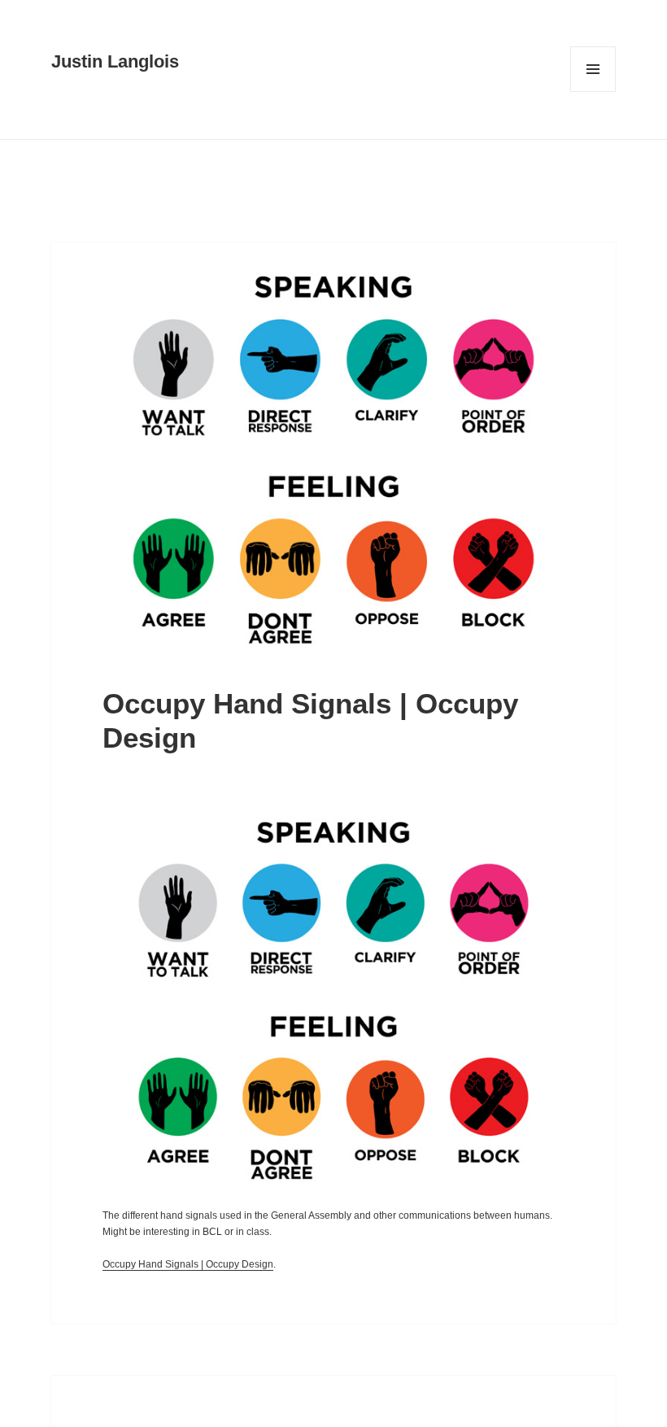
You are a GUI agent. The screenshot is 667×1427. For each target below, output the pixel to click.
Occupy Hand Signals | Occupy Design (187, 1264)
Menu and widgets (593, 91)
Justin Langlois (115, 61)
